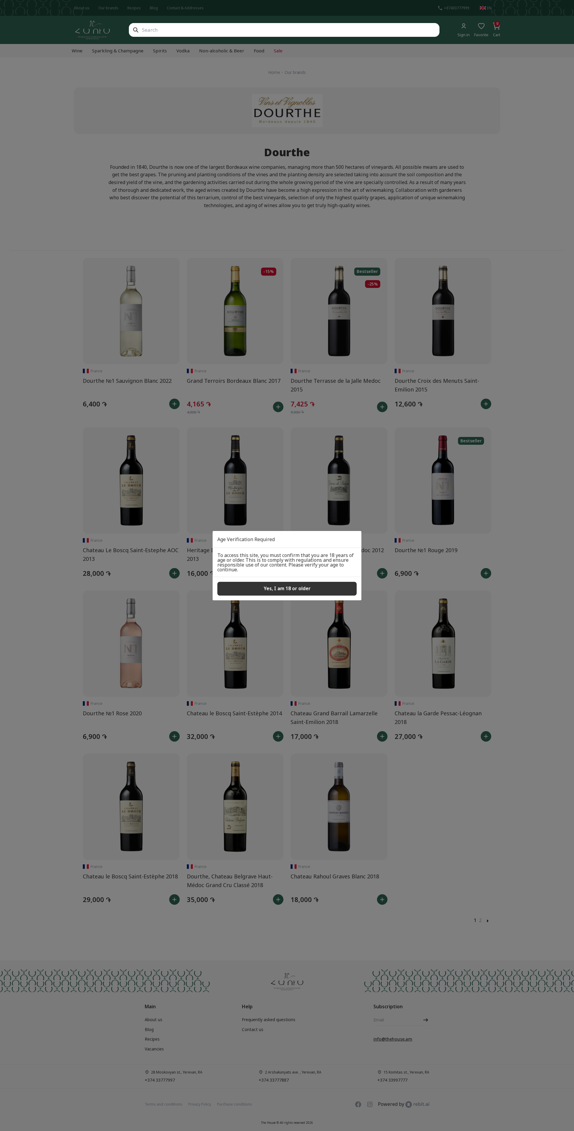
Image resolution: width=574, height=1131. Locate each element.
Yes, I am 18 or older (287, 588)
